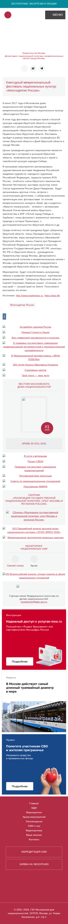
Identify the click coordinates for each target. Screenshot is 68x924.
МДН (34, 807)
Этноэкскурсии (34, 821)
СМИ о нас (34, 826)
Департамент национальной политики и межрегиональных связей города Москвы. (34, 57)
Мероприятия (34, 812)
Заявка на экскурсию (34, 864)
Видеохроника (34, 830)
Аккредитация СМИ (34, 851)
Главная (34, 803)
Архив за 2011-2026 (34, 443)
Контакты (34, 839)
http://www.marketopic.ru (29, 295)
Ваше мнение (34, 835)
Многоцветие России (22, 304)
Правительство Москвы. (34, 53)
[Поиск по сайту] (7, 14)
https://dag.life (52, 295)
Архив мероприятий (34, 816)
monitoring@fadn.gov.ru (34, 601)
